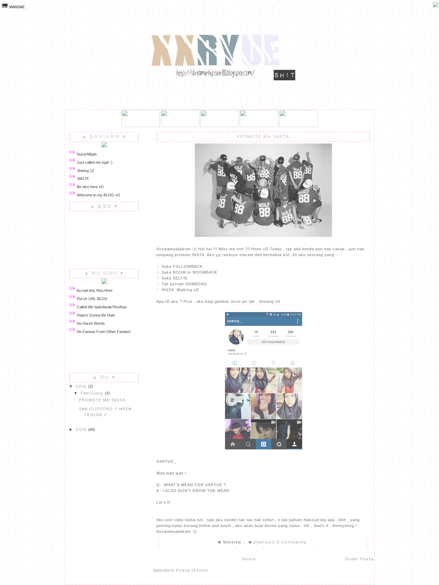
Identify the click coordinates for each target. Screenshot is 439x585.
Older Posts (359, 559)
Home (249, 559)
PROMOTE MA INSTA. (263, 136)
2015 (82, 429)
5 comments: (293, 542)
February (93, 393)
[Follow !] (435, 5)
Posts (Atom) (192, 570)
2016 (82, 386)
